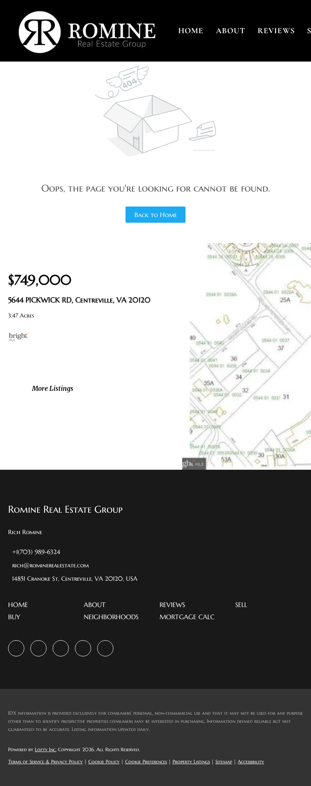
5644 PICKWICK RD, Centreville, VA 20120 (79, 300)
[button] (86, 30)
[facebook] (16, 648)
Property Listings (191, 761)
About (231, 31)
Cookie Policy (103, 761)
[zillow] (38, 648)
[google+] (105, 648)
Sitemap (223, 761)
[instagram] (61, 648)
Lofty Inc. (45, 749)
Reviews (276, 31)
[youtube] (83, 648)
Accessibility (251, 761)
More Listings (52, 388)
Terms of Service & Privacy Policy (45, 761)
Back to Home (155, 215)
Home (190, 31)
